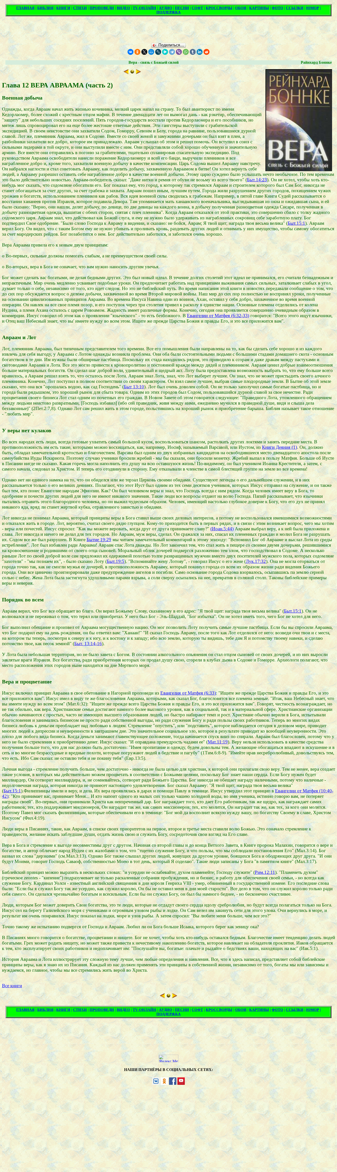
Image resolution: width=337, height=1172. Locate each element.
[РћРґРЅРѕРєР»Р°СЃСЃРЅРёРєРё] (137, 52)
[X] (144, 52)
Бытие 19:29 (99, 539)
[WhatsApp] (186, 52)
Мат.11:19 (218, 741)
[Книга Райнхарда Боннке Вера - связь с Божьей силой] (132, 72)
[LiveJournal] (158, 52)
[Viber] (179, 52)
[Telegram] (172, 52)
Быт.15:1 (296, 223)
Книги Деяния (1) (279, 447)
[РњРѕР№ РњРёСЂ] (151, 52)
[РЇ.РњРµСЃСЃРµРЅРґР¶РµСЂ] (165, 52)
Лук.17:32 (256, 561)
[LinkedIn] (200, 52)
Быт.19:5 (115, 561)
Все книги (12, 985)
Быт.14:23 (257, 179)
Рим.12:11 (265, 872)
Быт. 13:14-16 (88, 643)
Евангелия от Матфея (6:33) (188, 693)
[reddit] (206, 52)
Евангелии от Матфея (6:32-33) (218, 315)
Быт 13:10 (134, 386)
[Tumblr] (193, 52)
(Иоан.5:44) (222, 528)
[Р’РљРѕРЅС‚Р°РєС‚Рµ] (130, 52)
